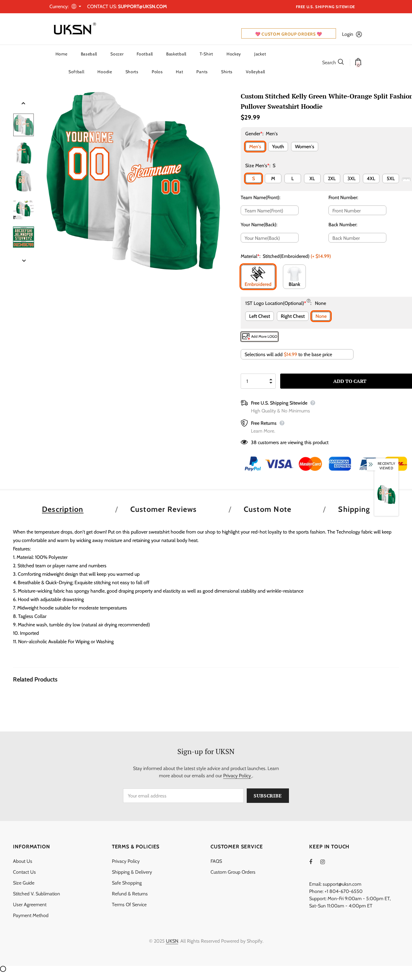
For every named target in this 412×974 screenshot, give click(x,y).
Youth (278, 146)
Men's (255, 146)
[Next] (23, 261)
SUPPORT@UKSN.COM (142, 6)
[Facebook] (314, 861)
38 (254, 442)
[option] (133, 181)
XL (312, 178)
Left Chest (259, 316)
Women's (304, 146)
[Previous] (23, 103)
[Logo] (73, 29)
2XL (332, 178)
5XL (391, 178)
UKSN (172, 941)
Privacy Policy (237, 775)
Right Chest (293, 316)
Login (347, 34)
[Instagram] (325, 861)
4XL (371, 178)
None (321, 316)
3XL (351, 178)
